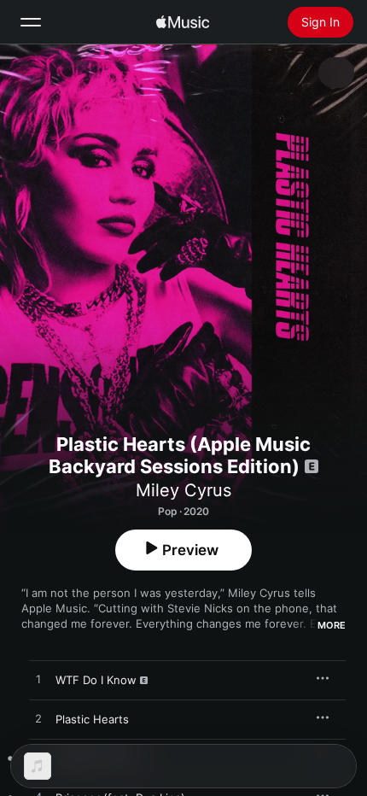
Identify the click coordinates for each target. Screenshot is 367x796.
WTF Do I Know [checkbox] (96, 680)
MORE (331, 625)
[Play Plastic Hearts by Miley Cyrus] (38, 719)
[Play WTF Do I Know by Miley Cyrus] (38, 680)
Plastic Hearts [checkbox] (92, 719)
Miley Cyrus (183, 490)
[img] (182, 22)
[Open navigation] (31, 22)
